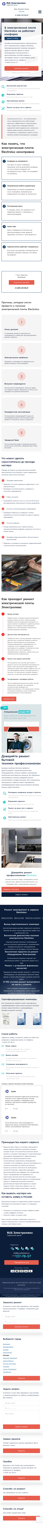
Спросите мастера (21, 282)
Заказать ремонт (21, 68)
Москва (6, 1355)
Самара (6, 1366)
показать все (9, 699)
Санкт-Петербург (9, 1369)
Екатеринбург (8, 1347)
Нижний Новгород (10, 1358)
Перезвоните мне (21, 1262)
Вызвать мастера (11, 889)
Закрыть (21, 1378)
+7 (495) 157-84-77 (11, 62)
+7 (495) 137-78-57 (21, 288)
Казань (5, 1350)
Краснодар (7, 1352)
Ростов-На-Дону (9, 1364)
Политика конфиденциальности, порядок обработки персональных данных (21, 1288)
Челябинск (7, 1372)
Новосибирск (8, 1361)
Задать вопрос (21, 894)
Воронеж (6, 1344)
